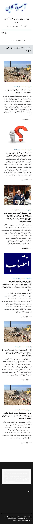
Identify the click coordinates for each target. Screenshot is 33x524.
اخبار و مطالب (28, 87)
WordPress (28, 521)
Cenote (23, 519)
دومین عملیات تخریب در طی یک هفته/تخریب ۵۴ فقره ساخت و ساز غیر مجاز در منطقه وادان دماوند (16, 416)
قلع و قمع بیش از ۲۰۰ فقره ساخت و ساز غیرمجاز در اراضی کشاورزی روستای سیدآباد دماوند (16, 353)
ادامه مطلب (24, 120)
